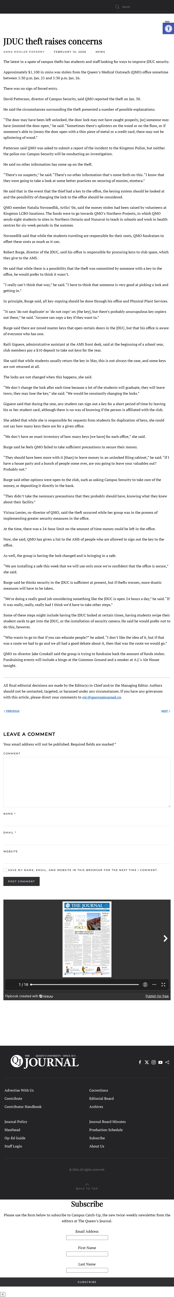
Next (164, 711)
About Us (96, 1146)
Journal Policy (16, 1121)
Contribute (13, 1098)
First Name (87, 1247)
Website (10, 851)
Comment (11, 753)
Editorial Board (101, 1098)
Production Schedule (106, 1129)
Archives (96, 1106)
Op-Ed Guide (15, 1137)
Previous (12, 711)
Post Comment (21, 881)
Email (9, 832)
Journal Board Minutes (107, 1121)
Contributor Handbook (23, 1106)
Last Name (87, 1264)
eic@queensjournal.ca (101, 697)
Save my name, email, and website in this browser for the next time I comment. (82, 870)
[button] (168, 28)
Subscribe (97, 1137)
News (100, 51)
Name (9, 813)
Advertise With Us (19, 1090)
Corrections (98, 1090)
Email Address (87, 1231)
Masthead (12, 1129)
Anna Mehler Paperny (24, 51)
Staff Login (13, 1146)
